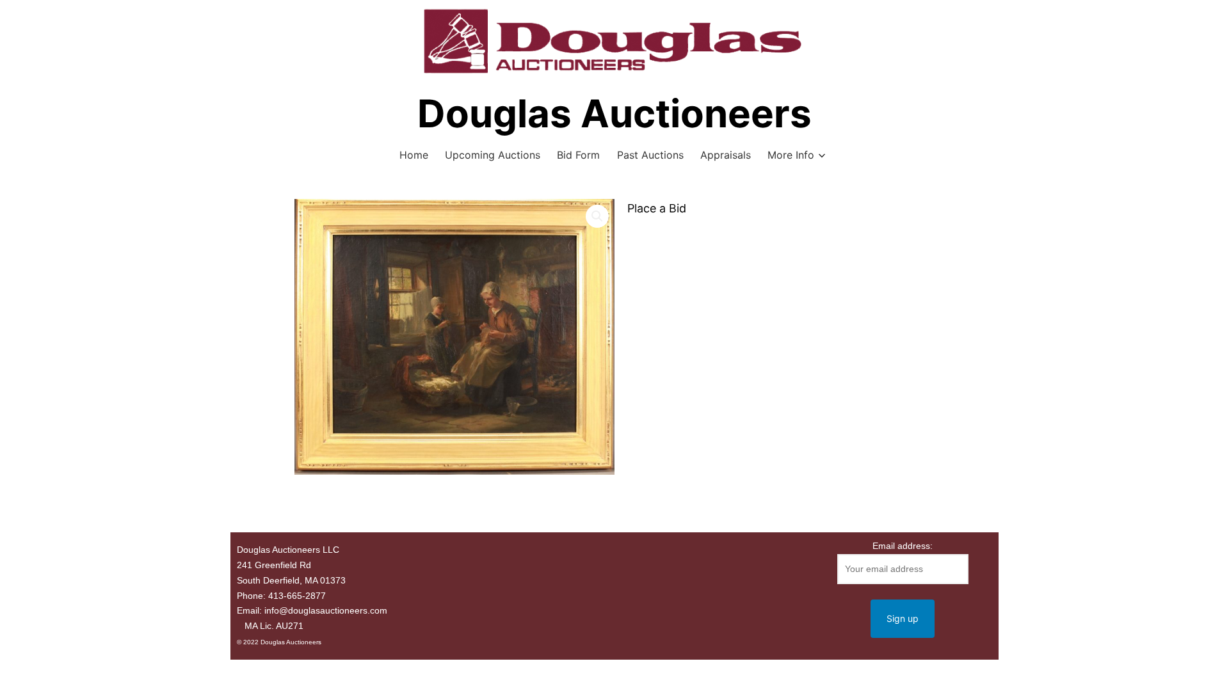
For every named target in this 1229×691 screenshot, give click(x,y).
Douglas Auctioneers (614, 113)
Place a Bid (656, 208)
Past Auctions (650, 154)
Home (413, 154)
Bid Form (578, 154)
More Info (790, 154)
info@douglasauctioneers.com (325, 610)
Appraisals (725, 154)
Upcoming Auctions (492, 154)
